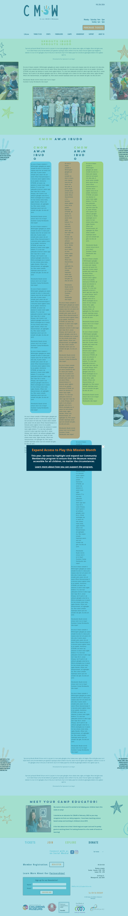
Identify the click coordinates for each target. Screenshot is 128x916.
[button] (103, 446)
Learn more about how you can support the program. (64, 466)
